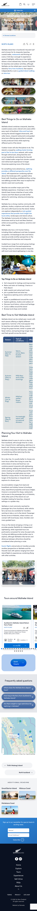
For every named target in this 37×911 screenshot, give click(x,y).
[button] (2, 578)
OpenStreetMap (30, 754)
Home (18, 865)
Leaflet (16, 754)
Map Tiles (22, 754)
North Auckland (24, 772)
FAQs (18, 882)
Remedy (22, 905)
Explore (18, 868)
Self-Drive (19, 879)
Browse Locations (10, 35)
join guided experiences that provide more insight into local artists (17, 213)
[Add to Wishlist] (28, 607)
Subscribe (16, 840)
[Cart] (20, 4)
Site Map (27, 895)
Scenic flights (6, 546)
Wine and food (24, 131)
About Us (18, 886)
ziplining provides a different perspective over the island (17, 171)
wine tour (6, 73)
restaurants (16, 54)
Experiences (18, 875)
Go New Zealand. (21, 899)
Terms (9, 895)
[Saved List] (28, 4)
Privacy (18, 895)
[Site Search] (24, 4)
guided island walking (26, 71)
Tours (18, 872)
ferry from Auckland (15, 68)
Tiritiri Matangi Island (14, 765)
